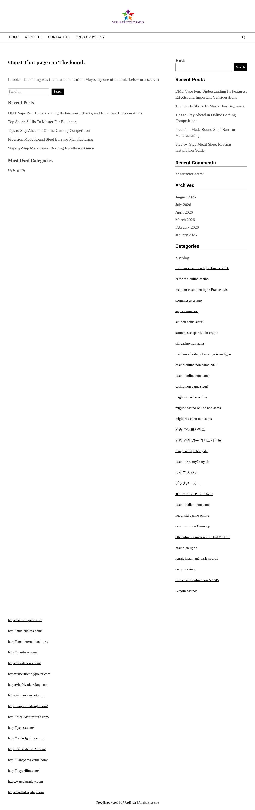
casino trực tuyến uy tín (192, 462)
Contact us (59, 37)
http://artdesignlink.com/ (25, 738)
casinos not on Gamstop (192, 526)
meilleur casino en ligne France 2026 (202, 268)
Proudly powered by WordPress (116, 802)
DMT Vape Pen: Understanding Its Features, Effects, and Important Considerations (75, 113)
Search (180, 60)
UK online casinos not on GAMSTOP (202, 537)
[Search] (243, 37)
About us (34, 37)
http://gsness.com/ (21, 728)
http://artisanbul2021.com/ (27, 749)
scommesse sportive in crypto (196, 333)
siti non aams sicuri (189, 322)
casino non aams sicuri (191, 386)
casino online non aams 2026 (196, 365)
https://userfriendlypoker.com (29, 674)
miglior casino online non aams (198, 408)
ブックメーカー (187, 483)
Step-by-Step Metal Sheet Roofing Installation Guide (51, 148)
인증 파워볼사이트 (190, 429)
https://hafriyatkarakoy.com (28, 685)
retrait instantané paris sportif (196, 558)
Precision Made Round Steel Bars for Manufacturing (50, 139)
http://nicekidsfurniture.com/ (28, 717)
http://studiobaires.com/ (25, 631)
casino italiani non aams (192, 505)
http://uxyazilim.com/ (23, 771)
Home (14, 37)
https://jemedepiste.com (25, 620)
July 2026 (183, 204)
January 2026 (186, 235)
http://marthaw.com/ (22, 652)
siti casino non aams (190, 343)
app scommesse (186, 311)
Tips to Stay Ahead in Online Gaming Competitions (49, 130)
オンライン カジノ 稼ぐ (194, 494)
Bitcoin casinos (186, 591)
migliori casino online (191, 397)
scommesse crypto (188, 300)
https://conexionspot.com (26, 695)
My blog (13, 170)
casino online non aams (192, 376)
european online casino (192, 279)
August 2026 (185, 197)
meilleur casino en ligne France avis (201, 290)
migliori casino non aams (193, 419)
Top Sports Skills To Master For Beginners (42, 121)
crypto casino (185, 569)
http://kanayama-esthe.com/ (28, 760)
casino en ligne (186, 548)
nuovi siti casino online (192, 515)
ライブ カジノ (186, 472)
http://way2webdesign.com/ (28, 706)
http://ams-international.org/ (28, 641)
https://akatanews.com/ (24, 663)
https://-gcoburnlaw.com (25, 781)
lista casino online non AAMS (197, 580)
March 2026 (185, 219)
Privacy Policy (90, 37)
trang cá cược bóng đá (191, 451)
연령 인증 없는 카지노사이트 (198, 440)
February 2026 (187, 227)
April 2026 (184, 212)
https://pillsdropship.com (26, 792)
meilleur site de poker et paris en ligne (203, 354)
